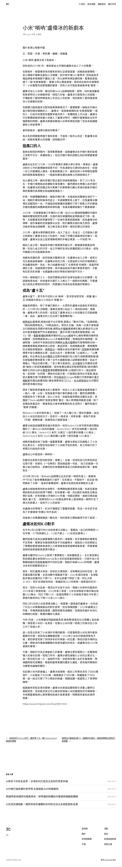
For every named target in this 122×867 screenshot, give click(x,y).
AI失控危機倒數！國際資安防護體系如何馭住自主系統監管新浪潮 (42, 804)
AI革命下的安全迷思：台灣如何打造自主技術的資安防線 (37, 781)
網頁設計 (28, 321)
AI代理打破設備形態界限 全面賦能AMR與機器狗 (32, 789)
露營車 (46, 370)
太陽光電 (67, 342)
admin (29, 34)
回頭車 (85, 349)
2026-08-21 (111, 781)
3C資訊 (38, 34)
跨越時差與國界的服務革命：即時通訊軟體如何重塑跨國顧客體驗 (42, 796)
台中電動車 (64, 328)
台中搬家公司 (50, 356)
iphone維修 (67, 335)
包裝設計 (61, 377)
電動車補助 (39, 335)
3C (7, 4)
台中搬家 (77, 363)
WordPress (108, 860)
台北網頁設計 (81, 380)
